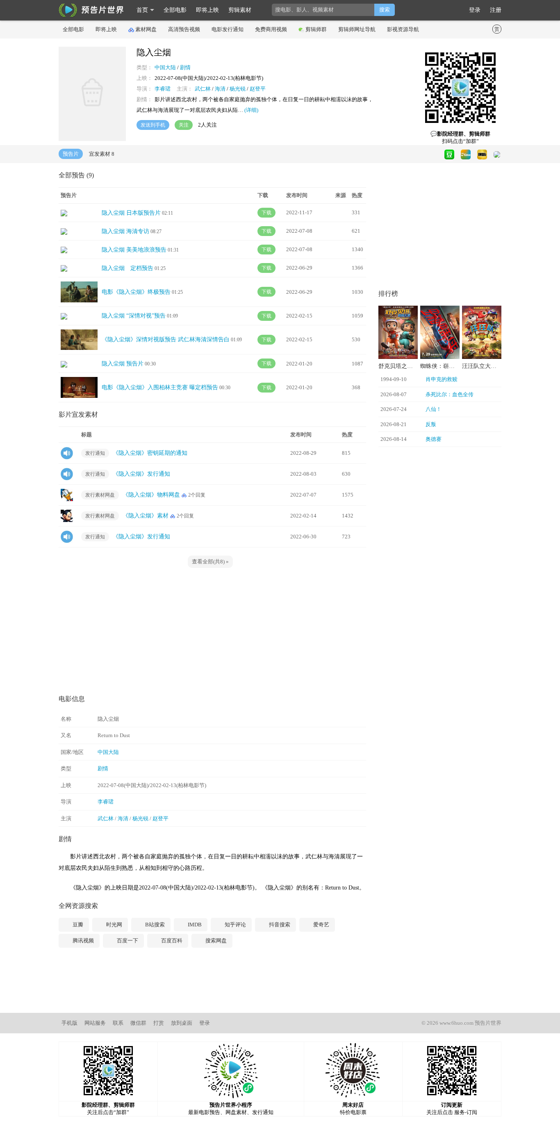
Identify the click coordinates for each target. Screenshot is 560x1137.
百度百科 (171, 940)
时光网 (113, 924)
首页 (142, 10)
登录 (474, 10)
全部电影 (175, 10)
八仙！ (434, 409)
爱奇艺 (320, 924)
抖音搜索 (279, 924)
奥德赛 (434, 439)
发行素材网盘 (100, 495)
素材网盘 (146, 29)
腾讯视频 (82, 940)
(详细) (251, 110)
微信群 (138, 1023)
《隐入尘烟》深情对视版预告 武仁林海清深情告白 (166, 339)
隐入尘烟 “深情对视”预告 (134, 316)
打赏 (158, 1023)
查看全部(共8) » (210, 561)
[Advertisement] (212, 631)
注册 (495, 10)
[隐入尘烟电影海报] (92, 139)
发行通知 (95, 453)
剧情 (185, 67)
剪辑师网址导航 (357, 29)
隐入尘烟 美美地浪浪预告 (134, 250)
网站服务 (95, 1023)
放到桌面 (181, 1023)
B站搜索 (154, 924)
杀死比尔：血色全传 (449, 394)
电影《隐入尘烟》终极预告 (136, 292)
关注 (184, 125)
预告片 (71, 154)
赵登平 (258, 89)
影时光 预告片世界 (91, 10)
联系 (118, 1023)
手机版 (69, 1023)
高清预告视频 (184, 29)
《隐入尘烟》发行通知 (141, 474)
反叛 (431, 424)
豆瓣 (77, 924)
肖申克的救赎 (442, 379)
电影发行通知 (228, 29)
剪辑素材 (239, 10)
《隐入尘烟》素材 (145, 516)
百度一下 (127, 940)
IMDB (194, 924)
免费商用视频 (271, 29)
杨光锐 (238, 89)
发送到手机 (153, 125)
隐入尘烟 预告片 (122, 364)
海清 (220, 89)
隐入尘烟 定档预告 (127, 268)
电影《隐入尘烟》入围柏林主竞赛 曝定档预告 (160, 387)
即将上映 (207, 10)
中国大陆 (165, 67)
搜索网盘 (215, 940)
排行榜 (388, 293)
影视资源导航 (403, 29)
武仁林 (203, 89)
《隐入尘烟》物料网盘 (151, 495)
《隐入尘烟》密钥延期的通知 (150, 453)
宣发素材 (101, 154)
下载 (266, 213)
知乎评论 (234, 924)
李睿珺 (163, 89)
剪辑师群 (316, 29)
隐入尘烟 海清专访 (125, 231)
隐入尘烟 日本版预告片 (131, 213)
